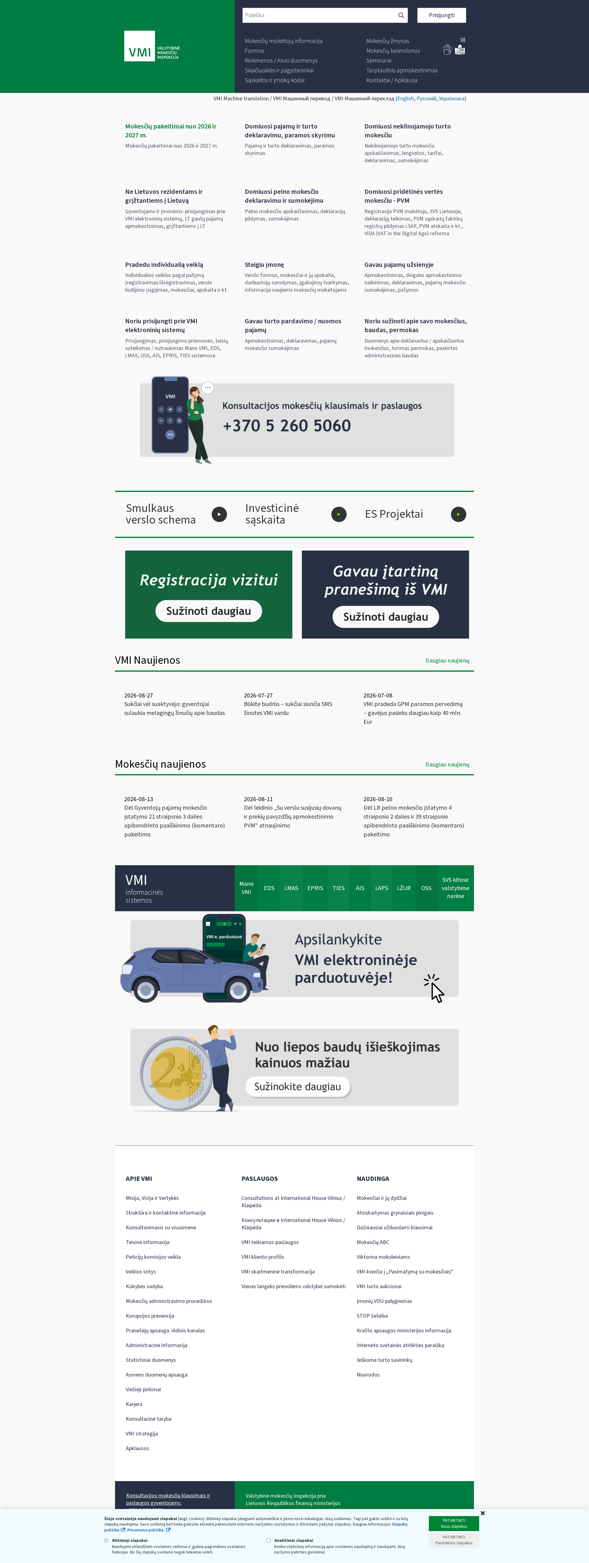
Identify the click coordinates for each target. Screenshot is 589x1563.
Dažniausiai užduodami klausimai (395, 1227)
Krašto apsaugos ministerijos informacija (404, 1331)
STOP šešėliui (372, 1316)
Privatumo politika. (146, 1530)
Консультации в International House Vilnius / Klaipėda (293, 1223)
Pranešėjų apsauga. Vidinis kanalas (165, 1331)
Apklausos (137, 1448)
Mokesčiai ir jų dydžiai (382, 1198)
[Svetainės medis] (463, 40)
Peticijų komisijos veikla (153, 1257)
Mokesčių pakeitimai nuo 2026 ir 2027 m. (171, 130)
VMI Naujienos (147, 660)
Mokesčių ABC (373, 1242)
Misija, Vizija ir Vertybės (152, 1198)
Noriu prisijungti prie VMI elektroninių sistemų (161, 325)
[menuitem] (284, 41)
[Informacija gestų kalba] (448, 53)
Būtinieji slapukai (129, 1540)
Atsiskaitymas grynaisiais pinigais (395, 1213)
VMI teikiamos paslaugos (270, 1242)
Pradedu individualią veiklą (164, 265)
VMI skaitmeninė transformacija (278, 1272)
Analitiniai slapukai (293, 1540)
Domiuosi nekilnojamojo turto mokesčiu (407, 130)
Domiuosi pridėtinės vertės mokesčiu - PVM (403, 196)
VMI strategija (142, 1434)
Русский (426, 98)
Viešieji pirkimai (143, 1389)
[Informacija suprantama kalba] (459, 53)
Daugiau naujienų (447, 660)
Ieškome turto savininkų (384, 1360)
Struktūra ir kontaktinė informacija (166, 1213)
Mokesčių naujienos (160, 764)
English (405, 98)
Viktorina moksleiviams (383, 1257)
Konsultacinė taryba (148, 1419)
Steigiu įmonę (264, 265)
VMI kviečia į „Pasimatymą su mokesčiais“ (405, 1272)
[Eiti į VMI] (152, 47)
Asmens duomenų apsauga (156, 1375)
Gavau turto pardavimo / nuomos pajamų (293, 325)
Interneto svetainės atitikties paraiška (400, 1345)
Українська (451, 98)
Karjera (134, 1404)
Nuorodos (368, 1375)
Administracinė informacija (156, 1345)
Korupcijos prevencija (150, 1316)
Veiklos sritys (141, 1272)
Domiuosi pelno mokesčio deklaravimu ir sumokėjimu (284, 196)
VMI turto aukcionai (379, 1286)
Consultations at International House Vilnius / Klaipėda (293, 1201)
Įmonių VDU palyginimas (384, 1301)
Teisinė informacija (147, 1242)
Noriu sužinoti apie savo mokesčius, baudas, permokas (415, 325)
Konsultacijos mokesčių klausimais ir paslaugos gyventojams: (168, 1499)
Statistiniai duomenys (151, 1360)
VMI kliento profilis (262, 1257)
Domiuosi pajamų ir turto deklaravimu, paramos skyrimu (290, 130)
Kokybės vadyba (144, 1286)
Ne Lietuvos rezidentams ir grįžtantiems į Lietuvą (164, 196)
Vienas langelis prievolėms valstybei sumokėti (293, 1286)
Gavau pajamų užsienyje (398, 265)
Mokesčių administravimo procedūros (169, 1301)
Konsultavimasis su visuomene (161, 1227)
